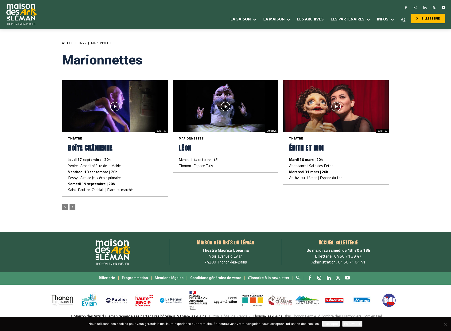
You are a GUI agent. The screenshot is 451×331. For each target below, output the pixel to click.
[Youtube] (443, 7)
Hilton (214, 316)
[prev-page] (65, 207)
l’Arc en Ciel (372, 316)
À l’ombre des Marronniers (340, 316)
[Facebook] (406, 7)
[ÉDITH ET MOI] (336, 106)
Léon (185, 148)
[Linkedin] (424, 7)
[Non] (445, 324)
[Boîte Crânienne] (115, 106)
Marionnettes (191, 138)
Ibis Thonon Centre (300, 316)
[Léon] (225, 106)
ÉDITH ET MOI (307, 148)
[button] (403, 19)
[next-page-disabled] (72, 207)
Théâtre (75, 138)
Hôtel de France (234, 316)
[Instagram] (415, 7)
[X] (434, 7)
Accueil (67, 42)
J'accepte (331, 324)
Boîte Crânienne (90, 148)
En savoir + (352, 324)
